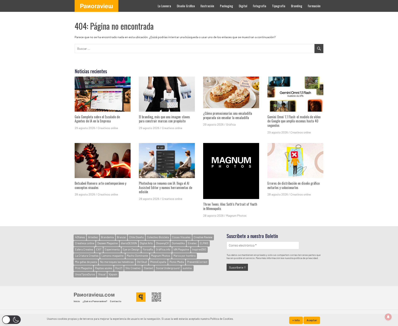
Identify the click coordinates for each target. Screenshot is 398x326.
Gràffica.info (163, 249)
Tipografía (278, 6)
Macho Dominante (137, 255)
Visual (102, 274)
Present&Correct (197, 262)
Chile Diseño (136, 237)
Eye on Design (131, 249)
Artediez (93, 237)
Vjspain (113, 274)
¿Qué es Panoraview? (95, 301)
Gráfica (231, 124)
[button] (11, 319)
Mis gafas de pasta (86, 262)
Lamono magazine (113, 255)
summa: (187, 268)
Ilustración (207, 6)
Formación (314, 6)
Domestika (178, 243)
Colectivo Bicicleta (158, 237)
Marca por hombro (185, 255)
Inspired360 (199, 249)
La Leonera (164, 6)
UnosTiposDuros (85, 274)
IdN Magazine (181, 249)
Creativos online (108, 128)
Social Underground (168, 268)
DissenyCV (162, 243)
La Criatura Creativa (86, 255)
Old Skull (142, 262)
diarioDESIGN (129, 243)
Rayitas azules (103, 268)
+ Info (296, 320)
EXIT (99, 249)
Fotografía (259, 6)
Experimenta (112, 249)
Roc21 (118, 268)
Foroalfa (148, 249)
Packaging (226, 6)
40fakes (80, 237)
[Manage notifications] (388, 317)
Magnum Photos (236, 215)
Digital (243, 6)
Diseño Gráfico (186, 6)
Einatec (192, 243)
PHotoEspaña (158, 262)
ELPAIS (204, 243)
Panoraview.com (94, 294)
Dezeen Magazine (107, 243)
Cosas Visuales (181, 237)
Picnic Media (177, 262)
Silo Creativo (133, 268)
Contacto (115, 301)
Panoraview (96, 5)
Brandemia (107, 237)
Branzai (121, 237)
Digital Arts (146, 243)
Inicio (77, 301)
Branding (296, 6)
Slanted (148, 268)
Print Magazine (83, 268)
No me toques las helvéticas (117, 262)
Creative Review (203, 237)
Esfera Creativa (84, 249)
